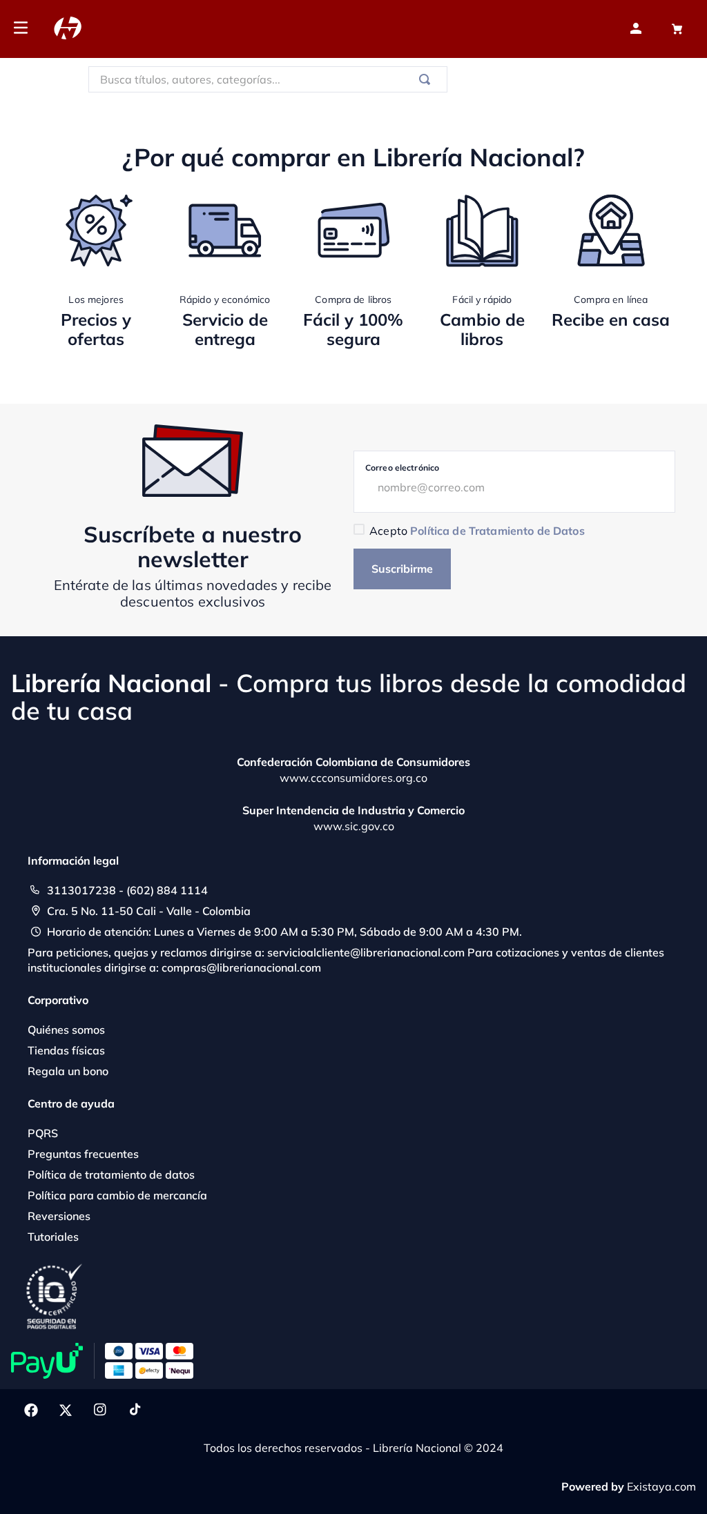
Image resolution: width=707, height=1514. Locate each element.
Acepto (476, 531)
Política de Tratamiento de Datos (497, 531)
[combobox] (267, 79)
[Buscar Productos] (427, 79)
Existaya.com (661, 1486)
